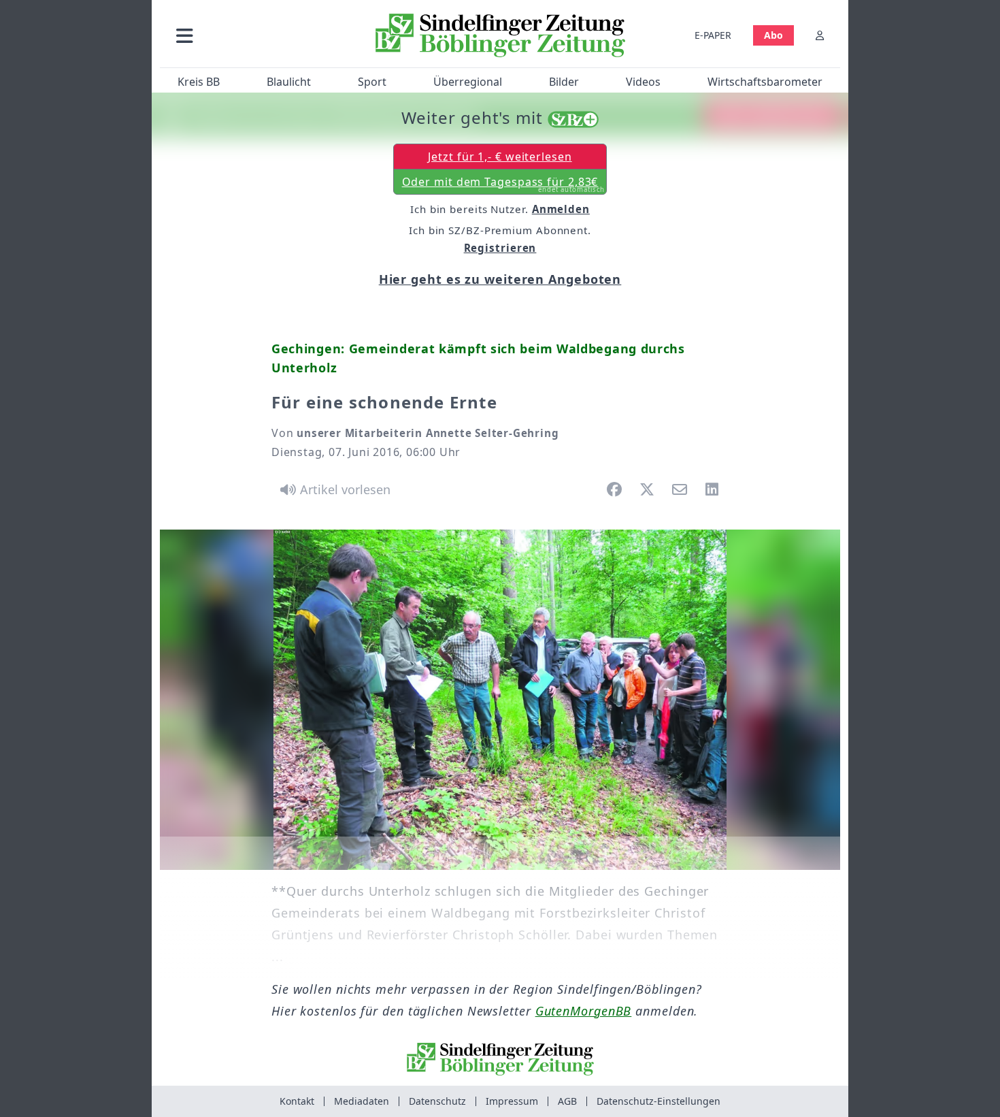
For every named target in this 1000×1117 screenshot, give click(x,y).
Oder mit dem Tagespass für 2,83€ (503, 184)
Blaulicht (289, 81)
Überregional (467, 81)
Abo (773, 35)
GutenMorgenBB (583, 1011)
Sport (372, 81)
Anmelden (561, 209)
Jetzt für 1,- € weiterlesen (499, 156)
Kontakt (297, 1101)
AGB (567, 1101)
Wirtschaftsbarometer (764, 81)
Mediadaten (361, 1101)
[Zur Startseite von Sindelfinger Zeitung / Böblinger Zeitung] (500, 35)
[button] (257, 35)
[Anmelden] (820, 35)
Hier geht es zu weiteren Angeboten (500, 279)
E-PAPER (713, 35)
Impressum (512, 1101)
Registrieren (500, 248)
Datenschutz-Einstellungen (658, 1101)
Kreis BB (199, 81)
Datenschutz (437, 1101)
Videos (643, 81)
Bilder (564, 81)
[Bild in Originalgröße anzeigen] (500, 700)
